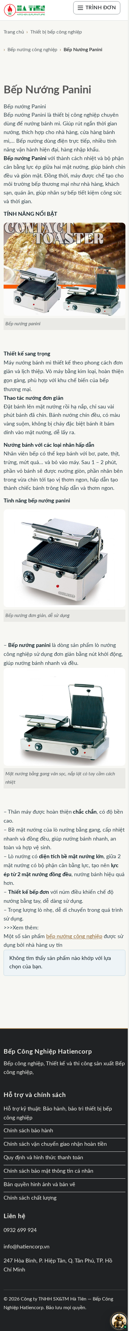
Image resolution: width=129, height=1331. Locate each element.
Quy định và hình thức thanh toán (43, 1157)
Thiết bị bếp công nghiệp (56, 32)
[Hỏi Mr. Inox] (119, 1321)
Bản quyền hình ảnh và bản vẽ (39, 1184)
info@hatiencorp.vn (27, 1247)
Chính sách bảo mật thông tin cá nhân (48, 1171)
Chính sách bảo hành (28, 1131)
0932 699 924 (20, 1230)
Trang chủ (14, 32)
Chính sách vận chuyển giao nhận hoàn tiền (55, 1144)
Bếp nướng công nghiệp (32, 49)
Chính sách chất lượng (30, 1198)
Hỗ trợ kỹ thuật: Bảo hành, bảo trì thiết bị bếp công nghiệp (58, 1113)
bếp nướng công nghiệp (74, 936)
